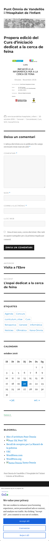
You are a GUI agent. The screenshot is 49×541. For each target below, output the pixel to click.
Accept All (24, 521)
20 (24, 383)
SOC (5, 122)
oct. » (37, 400)
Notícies (9, 330)
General (20, 119)
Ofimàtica (21, 330)
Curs (39, 119)
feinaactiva (10, 325)
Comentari (10, 153)
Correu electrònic (15, 206)
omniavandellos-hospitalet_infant (22, 116)
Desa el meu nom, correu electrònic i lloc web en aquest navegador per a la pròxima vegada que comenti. (24, 236)
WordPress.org (14, 459)
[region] (24, 518)
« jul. (12, 400)
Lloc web (9, 219)
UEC (8, 451)
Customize (24, 528)
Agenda (9, 314)
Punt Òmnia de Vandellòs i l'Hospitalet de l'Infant (24, 11)
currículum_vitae (13, 319)
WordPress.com (14, 455)
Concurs (20, 314)
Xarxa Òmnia (36, 330)
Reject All (24, 535)
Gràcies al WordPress (15, 476)
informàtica (36, 325)
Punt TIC (22, 440)
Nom (7, 193)
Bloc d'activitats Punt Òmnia (21, 436)
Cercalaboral (31, 119)
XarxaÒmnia (13, 122)
